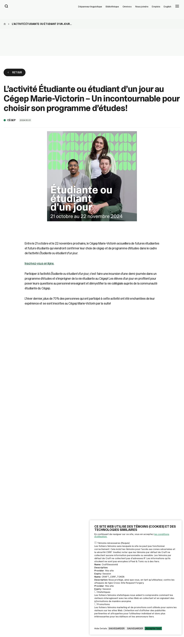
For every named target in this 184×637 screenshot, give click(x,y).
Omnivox (127, 6)
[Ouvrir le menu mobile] (177, 6)
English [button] (167, 6)
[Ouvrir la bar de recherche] (6, 6)
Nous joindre (141, 6)
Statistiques (103, 592)
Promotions (103, 604)
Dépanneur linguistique (90, 6)
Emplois (156, 6)
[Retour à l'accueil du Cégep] (6, 24)
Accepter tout (153, 628)
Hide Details (100, 628)
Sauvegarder (117, 628)
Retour (17, 72)
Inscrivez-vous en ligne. (39, 263)
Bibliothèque (112, 6)
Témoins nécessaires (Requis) (113, 543)
